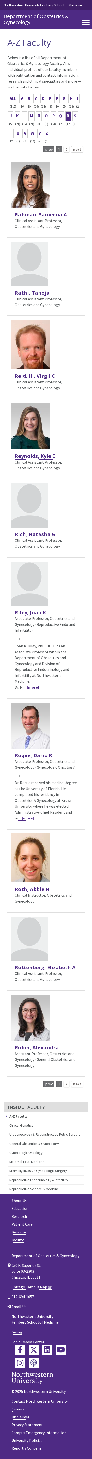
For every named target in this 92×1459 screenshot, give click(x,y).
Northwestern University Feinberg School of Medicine (43, 5)
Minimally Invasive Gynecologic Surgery (38, 1171)
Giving (17, 1332)
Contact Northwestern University (40, 1401)
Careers (18, 1409)
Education (20, 1208)
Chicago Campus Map (29, 1286)
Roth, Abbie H (32, 889)
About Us (19, 1200)
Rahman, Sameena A (41, 214)
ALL (13, 98)
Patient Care (22, 1224)
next (77, 149)
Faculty (18, 1239)
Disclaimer (20, 1416)
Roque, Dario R (33, 755)
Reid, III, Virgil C (35, 376)
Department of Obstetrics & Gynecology (36, 19)
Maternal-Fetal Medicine (26, 1161)
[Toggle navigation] (86, 23)
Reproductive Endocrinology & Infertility (38, 1180)
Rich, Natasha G (35, 534)
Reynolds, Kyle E (35, 456)
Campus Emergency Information (39, 1432)
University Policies (27, 1440)
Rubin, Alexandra (37, 1047)
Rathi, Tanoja (32, 292)
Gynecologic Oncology (26, 1152)
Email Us (19, 1306)
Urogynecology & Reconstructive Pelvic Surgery (44, 1134)
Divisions (19, 1232)
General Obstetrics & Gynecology (34, 1143)
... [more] (31, 687)
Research (19, 1216)
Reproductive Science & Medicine (34, 1189)
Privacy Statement (27, 1424)
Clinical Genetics (21, 1125)
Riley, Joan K (30, 612)
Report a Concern (26, 1448)
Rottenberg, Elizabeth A (45, 967)
